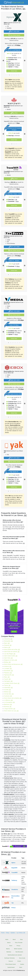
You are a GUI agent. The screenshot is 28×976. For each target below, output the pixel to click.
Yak (12, 903)
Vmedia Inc (14, 889)
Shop (21, 939)
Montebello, (8, 670)
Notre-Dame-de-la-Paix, (12, 649)
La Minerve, (8, 700)
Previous (3, 60)
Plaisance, (8, 672)
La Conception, (9, 702)
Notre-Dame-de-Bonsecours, (13, 664)
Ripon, (7, 643)
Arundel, (7, 689)
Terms (10, 945)
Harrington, (8, 681)
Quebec (22, 964)
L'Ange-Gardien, (9, 708)
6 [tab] (19, 274)
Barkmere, (8, 704)
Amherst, (7, 666)
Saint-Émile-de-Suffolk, (11, 651)
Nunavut (11, 961)
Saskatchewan (11, 967)
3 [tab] (14, 75)
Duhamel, (7, 645)
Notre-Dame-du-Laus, (11, 711)
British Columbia (18, 948)
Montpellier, (8, 641)
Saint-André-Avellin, (10, 656)
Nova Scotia (22, 958)
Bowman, (7, 706)
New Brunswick (19, 951)
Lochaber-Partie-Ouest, (11, 683)
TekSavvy (14, 880)
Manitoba (8, 951)
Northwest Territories (9, 958)
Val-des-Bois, (9, 694)
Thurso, (7, 685)
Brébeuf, (7, 691)
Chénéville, (8, 639)
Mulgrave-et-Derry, (10, 660)
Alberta (8, 948)
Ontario (19, 961)
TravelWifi (14, 872)
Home (6, 939)
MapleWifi (14, 868)
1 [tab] (9, 75)
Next (24, 60)
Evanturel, (8, 696)
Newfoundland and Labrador (15, 955)
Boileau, (7, 662)
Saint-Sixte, (8, 658)
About (14, 939)
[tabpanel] (14, 60)
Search (9, 942)
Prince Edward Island (10, 964)
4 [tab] (16, 75)
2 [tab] (12, 75)
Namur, (7, 647)
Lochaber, (8, 668)
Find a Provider (18, 942)
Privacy (18, 945)
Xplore (13, 862)
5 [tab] (18, 75)
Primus (13, 907)
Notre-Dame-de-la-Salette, (13, 698)
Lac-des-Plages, (9, 653)
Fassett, (7, 679)
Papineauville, (9, 675)
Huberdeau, (8, 687)
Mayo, (7, 677)
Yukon (20, 967)
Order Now (14, 71)
